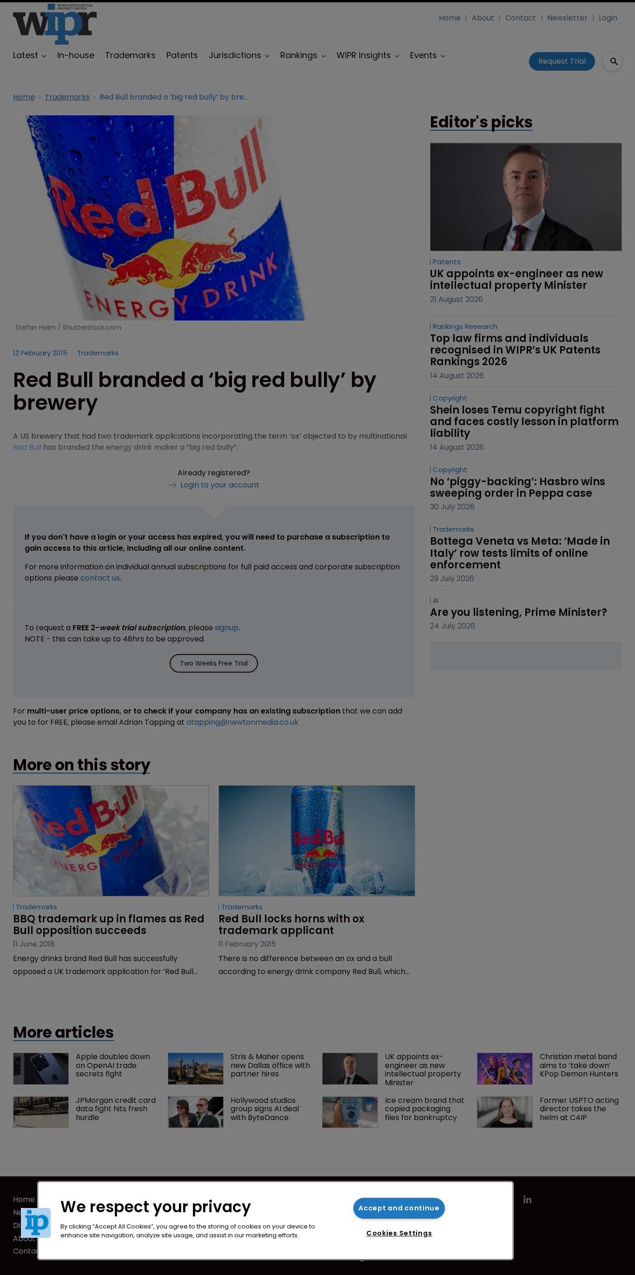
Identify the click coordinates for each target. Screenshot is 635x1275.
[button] (36, 1223)
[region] (275, 1220)
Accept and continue (399, 1208)
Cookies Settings (399, 1233)
